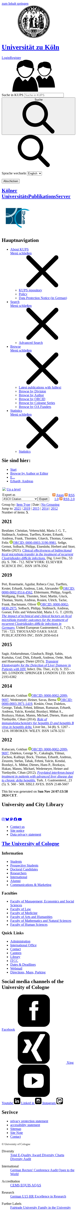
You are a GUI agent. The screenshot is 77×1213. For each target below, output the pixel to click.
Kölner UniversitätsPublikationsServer (36, 193)
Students (16, 861)
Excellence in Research (47, 1196)
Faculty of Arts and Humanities (31, 917)
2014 (45, 508)
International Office (23, 945)
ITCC (14, 960)
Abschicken (10, 181)
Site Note (16, 1133)
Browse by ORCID (32, 399)
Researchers (18, 873)
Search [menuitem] (14, 302)
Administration (20, 941)
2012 (54, 508)
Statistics (25, 451)
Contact (15, 949)
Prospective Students (24, 865)
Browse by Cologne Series (37, 403)
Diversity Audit (20, 1159)
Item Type (23, 504)
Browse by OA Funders (35, 407)
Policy (23, 294)
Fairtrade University (24, 1207)
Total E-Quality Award (26, 1155)
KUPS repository (30, 290)
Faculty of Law (20, 909)
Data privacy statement (25, 834)
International (18, 877)
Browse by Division (32, 391)
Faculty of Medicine (23, 913)
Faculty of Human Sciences (28, 924)
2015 (36, 508)
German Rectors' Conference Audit (34, 1170)
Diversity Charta (53, 1155)
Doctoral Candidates (24, 869)
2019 (26, 508)
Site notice (17, 830)
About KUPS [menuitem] (19, 249)
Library (15, 957)
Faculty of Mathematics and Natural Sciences (40, 920)
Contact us (17, 827)
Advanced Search (31, 342)
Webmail (16, 968)
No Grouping (50, 504)
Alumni (15, 881)
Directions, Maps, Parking (28, 972)
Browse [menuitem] (15, 346)
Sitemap (15, 1129)
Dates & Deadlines (23, 964)
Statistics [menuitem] (16, 410)
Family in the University (54, 1207)
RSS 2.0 (69, 499)
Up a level (14, 489)
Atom (60, 495)
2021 (17, 508)
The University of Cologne (30, 843)
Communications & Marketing (30, 885)
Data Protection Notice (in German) (43, 298)
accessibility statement (25, 1125)
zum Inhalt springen (15, 3)
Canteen (15, 953)
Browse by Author (31, 395)
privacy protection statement (29, 1121)
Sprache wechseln (14, 173)
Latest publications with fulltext (40, 387)
